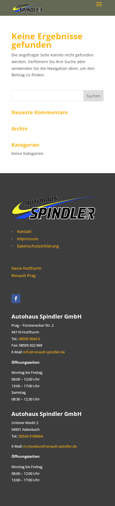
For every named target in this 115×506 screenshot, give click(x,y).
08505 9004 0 (29, 338)
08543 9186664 (30, 436)
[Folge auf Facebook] (15, 298)
